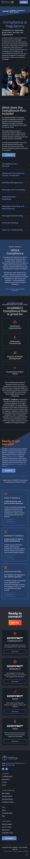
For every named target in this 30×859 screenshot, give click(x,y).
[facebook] (3, 769)
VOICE (4, 785)
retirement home (12, 456)
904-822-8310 (10, 765)
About (4, 810)
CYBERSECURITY (7, 776)
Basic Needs (6, 793)
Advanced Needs (7, 799)
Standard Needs (7, 796)
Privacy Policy (8, 851)
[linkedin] (6, 769)
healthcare (5, 49)
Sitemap (25, 851)
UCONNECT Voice (7, 833)
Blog (3, 816)
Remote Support (7, 824)
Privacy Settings (17, 851)
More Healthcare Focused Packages (15, 289)
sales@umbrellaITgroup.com (15, 763)
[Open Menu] (12, 2)
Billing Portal (6, 830)
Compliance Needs (8, 802)
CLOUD (4, 782)
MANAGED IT (6, 779)
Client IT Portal (6, 827)
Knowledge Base (7, 813)
